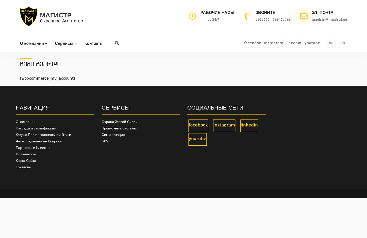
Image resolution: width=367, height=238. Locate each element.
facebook (252, 43)
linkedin (293, 43)
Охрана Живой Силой (120, 122)
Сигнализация (113, 135)
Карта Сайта (26, 161)
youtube (312, 43)
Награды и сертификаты (36, 128)
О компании (32, 44)
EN (343, 43)
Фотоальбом (26, 154)
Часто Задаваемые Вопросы (39, 141)
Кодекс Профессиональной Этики (43, 135)
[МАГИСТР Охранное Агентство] (28, 18)
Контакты (94, 44)
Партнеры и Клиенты (33, 148)
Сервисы (65, 44)
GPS (105, 141)
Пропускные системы (119, 128)
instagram (273, 43)
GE (331, 43)
